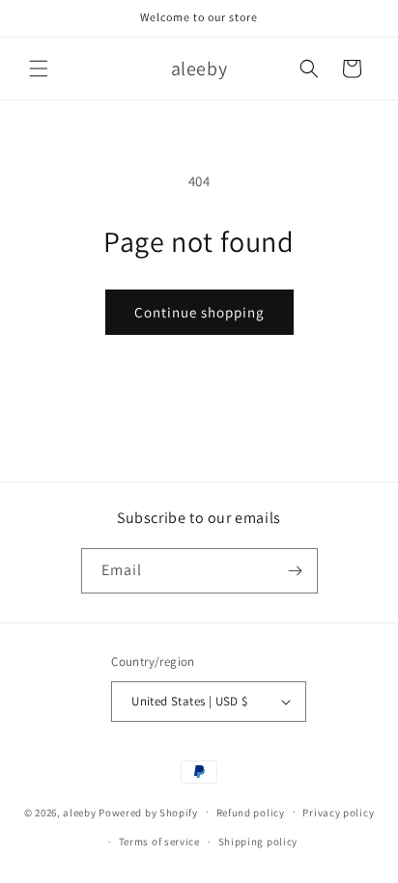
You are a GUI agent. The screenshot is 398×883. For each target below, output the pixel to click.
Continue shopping (199, 312)
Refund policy (250, 812)
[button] (38, 68)
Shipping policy (258, 841)
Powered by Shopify (148, 811)
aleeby (79, 811)
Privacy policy (338, 812)
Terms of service (159, 841)
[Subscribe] (295, 570)
